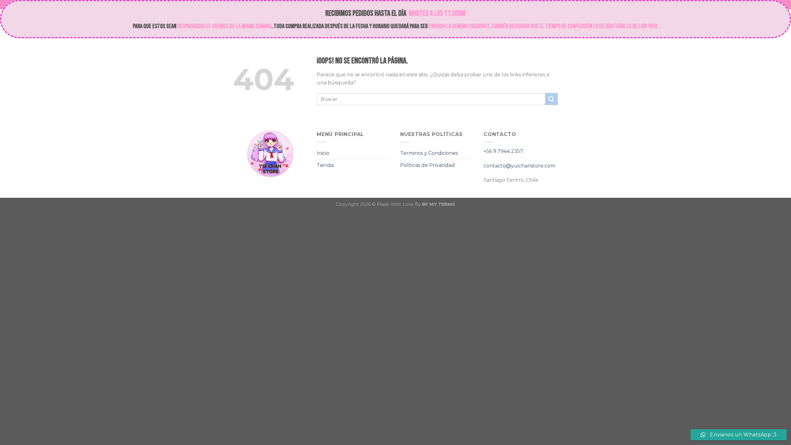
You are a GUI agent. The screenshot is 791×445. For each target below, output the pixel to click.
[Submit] (551, 99)
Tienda (325, 165)
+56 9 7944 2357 (503, 151)
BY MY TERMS (438, 204)
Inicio (323, 153)
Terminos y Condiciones (429, 153)
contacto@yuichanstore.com (519, 166)
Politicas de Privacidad (427, 165)
